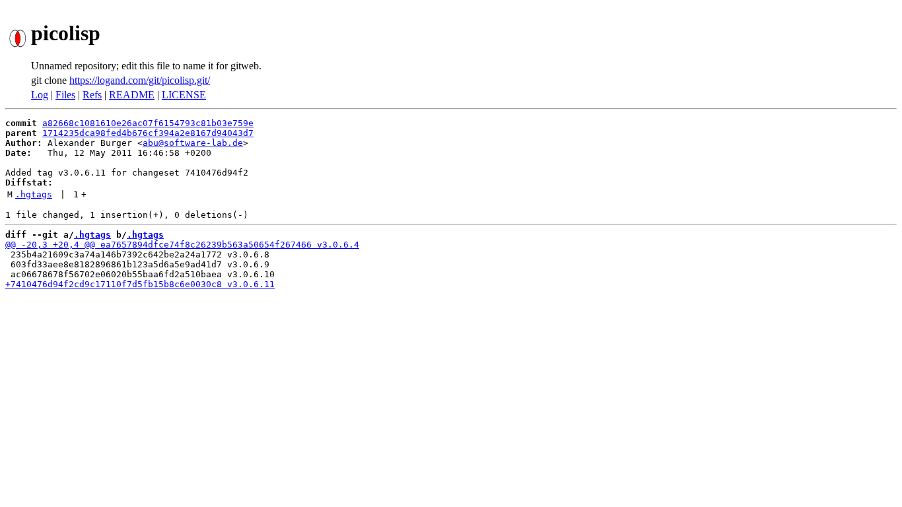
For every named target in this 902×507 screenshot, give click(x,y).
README (132, 94)
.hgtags (33, 194)
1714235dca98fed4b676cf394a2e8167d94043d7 (148, 133)
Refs (92, 94)
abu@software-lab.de (193, 143)
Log (39, 94)
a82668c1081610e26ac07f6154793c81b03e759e (148, 123)
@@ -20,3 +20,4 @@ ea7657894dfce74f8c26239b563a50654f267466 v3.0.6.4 (182, 245)
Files (65, 94)
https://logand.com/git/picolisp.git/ (139, 80)
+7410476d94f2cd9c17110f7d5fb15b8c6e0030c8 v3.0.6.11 (140, 284)
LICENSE (184, 94)
